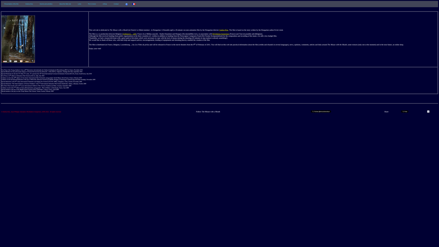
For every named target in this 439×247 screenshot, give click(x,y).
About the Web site (65, 4)
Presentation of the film (11, 4)
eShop (105, 4)
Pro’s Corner (92, 4)
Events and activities (46, 4)
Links (79, 4)
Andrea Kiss (29, 4)
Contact (116, 4)
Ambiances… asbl (129, 34)
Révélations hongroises (220, 34)
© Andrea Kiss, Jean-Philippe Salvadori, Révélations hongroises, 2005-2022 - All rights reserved (31, 112)
